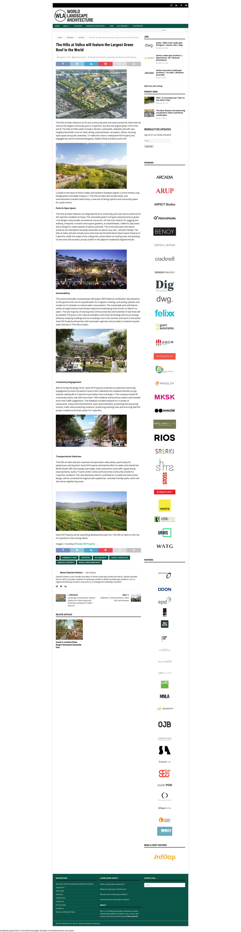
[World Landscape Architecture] (74, 22)
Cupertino (85, 558)
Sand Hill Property (66, 562)
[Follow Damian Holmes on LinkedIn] (65, 586)
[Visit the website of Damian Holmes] (57, 586)
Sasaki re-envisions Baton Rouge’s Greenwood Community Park (68, 645)
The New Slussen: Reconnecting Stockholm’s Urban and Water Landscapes (170, 112)
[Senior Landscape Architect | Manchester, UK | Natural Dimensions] (149, 58)
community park (69, 558)
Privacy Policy (61, 905)
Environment (101, 57)
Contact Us (60, 901)
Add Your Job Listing (153, 86)
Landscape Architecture (116, 57)
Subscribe (149, 146)
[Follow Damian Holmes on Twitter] (60, 586)
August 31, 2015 (65, 57)
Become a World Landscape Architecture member (74, 884)
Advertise (59, 894)
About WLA (60, 891)
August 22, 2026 (163, 48)
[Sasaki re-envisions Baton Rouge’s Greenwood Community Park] (69, 629)
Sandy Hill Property (85, 543)
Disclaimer (60, 908)
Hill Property (101, 558)
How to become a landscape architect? (114, 899)
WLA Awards (122, 26)
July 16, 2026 (162, 78)
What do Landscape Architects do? (113, 889)
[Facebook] (181, 5)
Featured (78, 26)
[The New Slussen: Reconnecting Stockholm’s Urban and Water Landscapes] (149, 113)
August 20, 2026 (163, 103)
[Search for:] (172, 30)
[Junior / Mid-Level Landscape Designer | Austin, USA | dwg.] (149, 45)
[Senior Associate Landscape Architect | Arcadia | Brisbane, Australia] (149, 73)
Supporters (138, 26)
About (66, 26)
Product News (151, 92)
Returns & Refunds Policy (65, 912)
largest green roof (119, 558)
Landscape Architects (95, 26)
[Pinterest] (186, 5)
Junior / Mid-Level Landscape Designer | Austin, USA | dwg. (169, 44)
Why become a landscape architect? (113, 894)
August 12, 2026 (163, 63)
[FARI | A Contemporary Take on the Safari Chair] (149, 100)
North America (130, 57)
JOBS (111, 26)
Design (93, 57)
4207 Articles (90, 572)
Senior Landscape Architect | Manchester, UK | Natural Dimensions (169, 57)
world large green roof (89, 562)
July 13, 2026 (162, 118)
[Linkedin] (176, 5)
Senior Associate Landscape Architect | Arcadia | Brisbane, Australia (170, 72)
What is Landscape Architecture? (112, 884)
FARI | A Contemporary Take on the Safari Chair (170, 99)
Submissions (61, 898)
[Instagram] (171, 5)
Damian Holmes (80, 57)
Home (57, 26)
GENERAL (70, 37)
